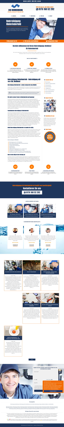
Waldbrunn (47, 404)
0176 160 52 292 (46, 9)
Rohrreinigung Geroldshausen (14, 404)
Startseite (14, 16)
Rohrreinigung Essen (17, 407)
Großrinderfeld (51, 404)
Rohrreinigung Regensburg (51, 408)
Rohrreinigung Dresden (38, 407)
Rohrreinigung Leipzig (31, 407)
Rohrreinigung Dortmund (10, 407)
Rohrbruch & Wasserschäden (50, 83)
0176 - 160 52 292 (32, 1)
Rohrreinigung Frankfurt (38, 406)
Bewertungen (33, 16)
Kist (30, 404)
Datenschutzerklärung (54, 388)
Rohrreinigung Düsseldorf (54, 406)
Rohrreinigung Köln (31, 406)
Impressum (35, 425)
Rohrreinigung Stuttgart (45, 406)
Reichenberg (37, 404)
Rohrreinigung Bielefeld (36, 408)
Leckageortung (48, 88)
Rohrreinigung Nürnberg (54, 407)
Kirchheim (33, 404)
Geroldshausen (28, 404)
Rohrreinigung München (24, 406)
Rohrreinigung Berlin (9, 406)
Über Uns (42, 16)
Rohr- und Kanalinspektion (49, 89)
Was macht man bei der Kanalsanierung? (13, 271)
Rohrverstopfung (48, 92)
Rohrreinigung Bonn (43, 408)
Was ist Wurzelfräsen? (31, 271)
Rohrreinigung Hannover (46, 407)
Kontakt (50, 16)
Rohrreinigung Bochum (20, 408)
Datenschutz (39, 425)
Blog (42, 425)
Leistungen (23, 16)
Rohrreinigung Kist (22, 404)
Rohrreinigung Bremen (24, 407)
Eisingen (40, 404)
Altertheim (43, 404)
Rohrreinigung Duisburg (13, 408)
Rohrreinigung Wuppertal (28, 408)
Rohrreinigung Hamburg (16, 406)
